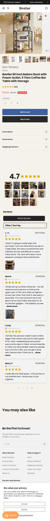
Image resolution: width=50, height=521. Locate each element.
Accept (24, 504)
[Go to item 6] (43, 59)
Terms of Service (9, 465)
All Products (13, 67)
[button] (10, 87)
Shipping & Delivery (35, 465)
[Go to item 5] (35, 59)
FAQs (29, 457)
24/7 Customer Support (10, 2)
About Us (6, 473)
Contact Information (10, 469)
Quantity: (6, 98)
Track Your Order (34, 469)
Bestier (5, 70)
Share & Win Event (34, 2)
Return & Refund (34, 461)
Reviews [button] (7, 211)
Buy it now (25, 119)
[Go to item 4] (28, 59)
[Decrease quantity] (5, 103)
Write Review (24, 218)
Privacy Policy (7, 461)
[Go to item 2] (13, 59)
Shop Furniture (8, 457)
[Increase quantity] (17, 103)
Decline (24, 509)
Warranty (31, 473)
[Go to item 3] (20, 59)
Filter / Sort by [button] (13, 225)
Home (4, 67)
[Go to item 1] (5, 59)
